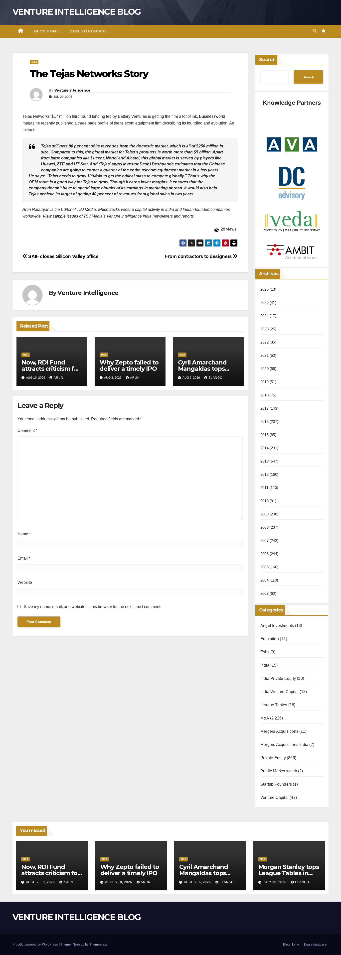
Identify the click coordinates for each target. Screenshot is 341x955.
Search (267, 59)
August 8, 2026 (119, 882)
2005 (264, 567)
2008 (264, 527)
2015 (264, 435)
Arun (58, 377)
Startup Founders (276, 784)
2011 (264, 487)
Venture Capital (274, 797)
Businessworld (212, 116)
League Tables (273, 705)
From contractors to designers (199, 256)
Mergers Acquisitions (279, 731)
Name (24, 534)
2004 (264, 580)
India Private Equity (278, 678)
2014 (264, 448)
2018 (264, 395)
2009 (264, 514)
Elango (215, 377)
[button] (315, 31)
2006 (264, 554)
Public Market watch (278, 771)
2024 (264, 316)
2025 (264, 302)
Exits (264, 652)
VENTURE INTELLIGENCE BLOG (76, 11)
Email (23, 558)
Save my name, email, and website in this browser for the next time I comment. (92, 606)
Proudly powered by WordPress (35, 944)
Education (269, 639)
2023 (264, 329)
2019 (264, 382)
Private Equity (273, 758)
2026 (264, 289)
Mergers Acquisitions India (284, 744)
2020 (264, 368)
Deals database (88, 31)
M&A (34, 61)
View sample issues (60, 216)
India (264, 665)
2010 (264, 501)
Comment (27, 430)
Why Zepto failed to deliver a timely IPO (129, 365)
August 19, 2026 (41, 882)
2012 (264, 474)
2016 (264, 421)
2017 (264, 408)
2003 (264, 593)
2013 (264, 461)
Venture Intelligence (72, 90)
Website (24, 582)
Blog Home (46, 31)
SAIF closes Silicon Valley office (63, 256)
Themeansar (98, 944)
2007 (264, 540)
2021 (264, 355)
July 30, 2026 (275, 882)
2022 (264, 342)
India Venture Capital (279, 692)
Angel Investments (277, 625)
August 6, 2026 (198, 882)
